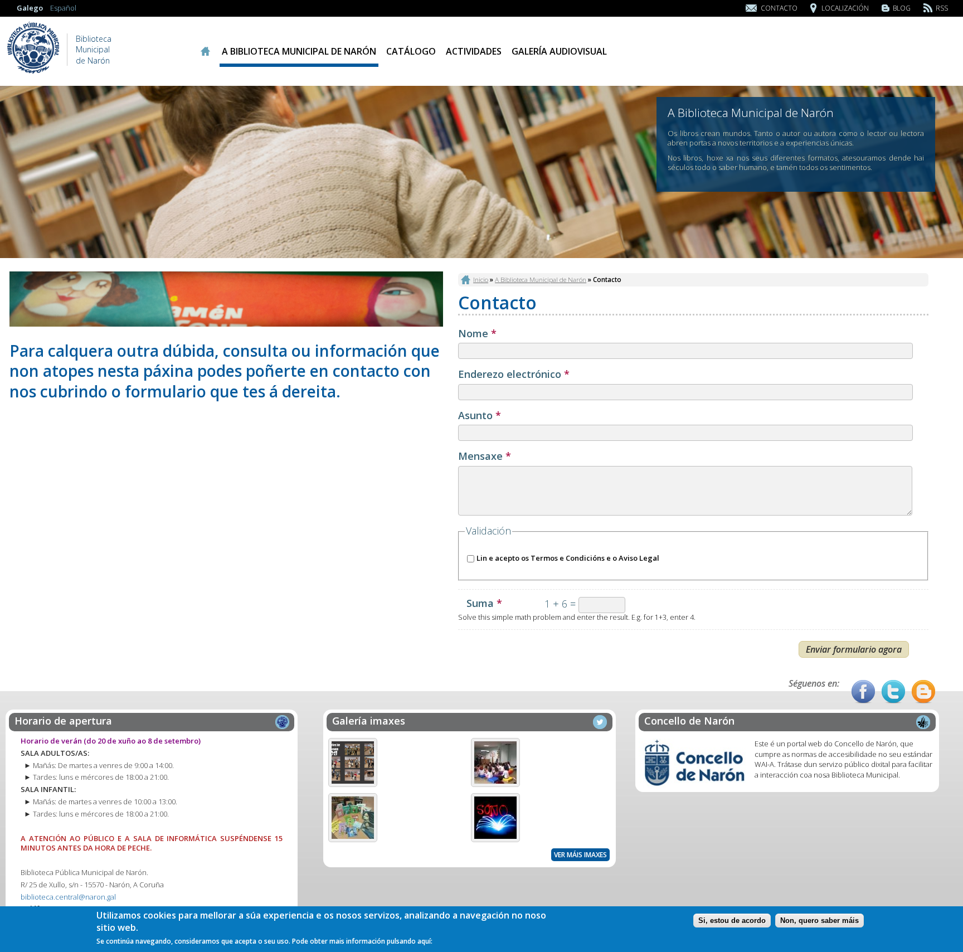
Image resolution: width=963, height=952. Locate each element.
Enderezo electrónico (514, 374)
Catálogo (411, 51)
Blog (902, 8)
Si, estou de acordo (732, 920)
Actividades (474, 51)
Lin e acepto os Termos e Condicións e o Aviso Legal (567, 558)
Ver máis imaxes (580, 854)
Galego (30, 8)
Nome (477, 333)
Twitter (893, 691)
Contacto (779, 8)
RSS (942, 8)
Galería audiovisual (559, 51)
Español (63, 8)
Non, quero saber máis (819, 920)
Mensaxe (484, 456)
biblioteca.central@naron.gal (68, 897)
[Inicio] (33, 72)
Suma (484, 603)
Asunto (479, 415)
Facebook (863, 691)
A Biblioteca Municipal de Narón (299, 51)
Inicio (205, 51)
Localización (845, 8)
